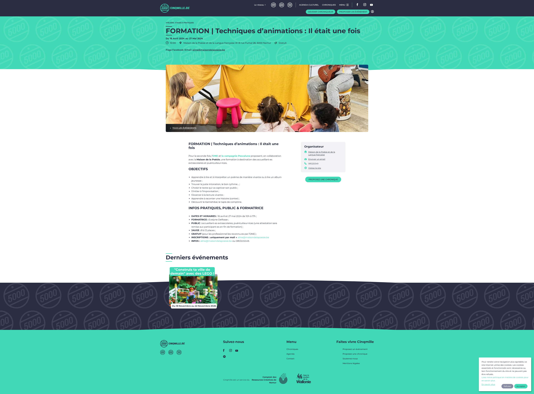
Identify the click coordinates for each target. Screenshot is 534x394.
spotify (225, 356)
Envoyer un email (316, 159)
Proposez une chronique (323, 179)
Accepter (520, 386)
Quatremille (273, 4)
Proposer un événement (353, 12)
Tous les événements (184, 128)
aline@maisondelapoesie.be (208, 50)
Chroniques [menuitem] (329, 5)
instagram (365, 5)
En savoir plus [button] (488, 384)
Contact (290, 359)
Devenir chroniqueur (320, 12)
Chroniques (292, 349)
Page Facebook (174, 50)
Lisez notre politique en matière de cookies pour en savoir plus (505, 379)
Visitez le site (314, 168)
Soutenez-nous (350, 359)
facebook (358, 5)
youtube (371, 5)
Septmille (289, 4)
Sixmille (281, 4)
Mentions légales (351, 363)
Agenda (290, 354)
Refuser (507, 386)
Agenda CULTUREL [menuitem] (309, 5)
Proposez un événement (355, 349)
